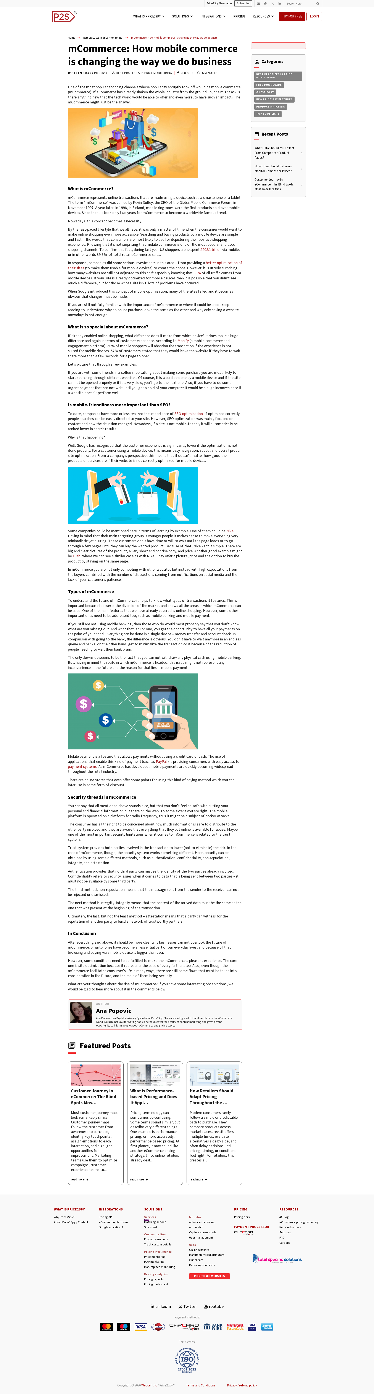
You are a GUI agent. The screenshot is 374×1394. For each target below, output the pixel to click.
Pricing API (106, 1217)
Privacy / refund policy (242, 1385)
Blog (285, 1217)
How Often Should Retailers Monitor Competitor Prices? (273, 168)
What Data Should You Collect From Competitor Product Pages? (274, 153)
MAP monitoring (154, 1262)
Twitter (189, 1307)
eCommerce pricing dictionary (299, 1222)
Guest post (265, 92)
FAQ (282, 1238)
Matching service (155, 1222)
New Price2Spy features (274, 99)
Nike (230, 531)
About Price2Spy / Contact (71, 1222)
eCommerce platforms (113, 1222)
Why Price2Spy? (64, 1217)
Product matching (270, 107)
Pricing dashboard (156, 1284)
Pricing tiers (242, 1217)
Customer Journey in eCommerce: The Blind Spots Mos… (93, 1097)
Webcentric (149, 1385)
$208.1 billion (210, 249)
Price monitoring (155, 1257)
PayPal (161, 761)
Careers (284, 1243)
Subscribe (243, 3)
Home (71, 38)
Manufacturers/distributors (206, 1255)
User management (201, 1238)
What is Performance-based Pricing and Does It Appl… (153, 1097)
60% (197, 273)
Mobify (183, 341)
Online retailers (199, 1250)
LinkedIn (162, 1307)
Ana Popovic (97, 73)
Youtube (216, 1307)
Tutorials (285, 1232)
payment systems (82, 766)
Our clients (196, 1260)
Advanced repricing (201, 1222)
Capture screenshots (203, 1232)
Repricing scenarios (202, 1265)
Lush (76, 556)
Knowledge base (290, 1227)
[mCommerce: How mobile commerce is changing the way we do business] (96, 1075)
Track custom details (157, 1245)
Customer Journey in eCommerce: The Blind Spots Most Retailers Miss (274, 184)
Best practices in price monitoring (102, 38)
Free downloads (269, 85)
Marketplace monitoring (159, 1267)
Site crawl (150, 1227)
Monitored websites (209, 1276)
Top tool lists (268, 114)
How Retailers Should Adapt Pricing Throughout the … (211, 1097)
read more (78, 1179)
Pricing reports (154, 1279)
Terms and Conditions (201, 1385)
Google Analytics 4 (111, 1227)
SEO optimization (188, 414)
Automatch (196, 1227)
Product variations (156, 1239)
